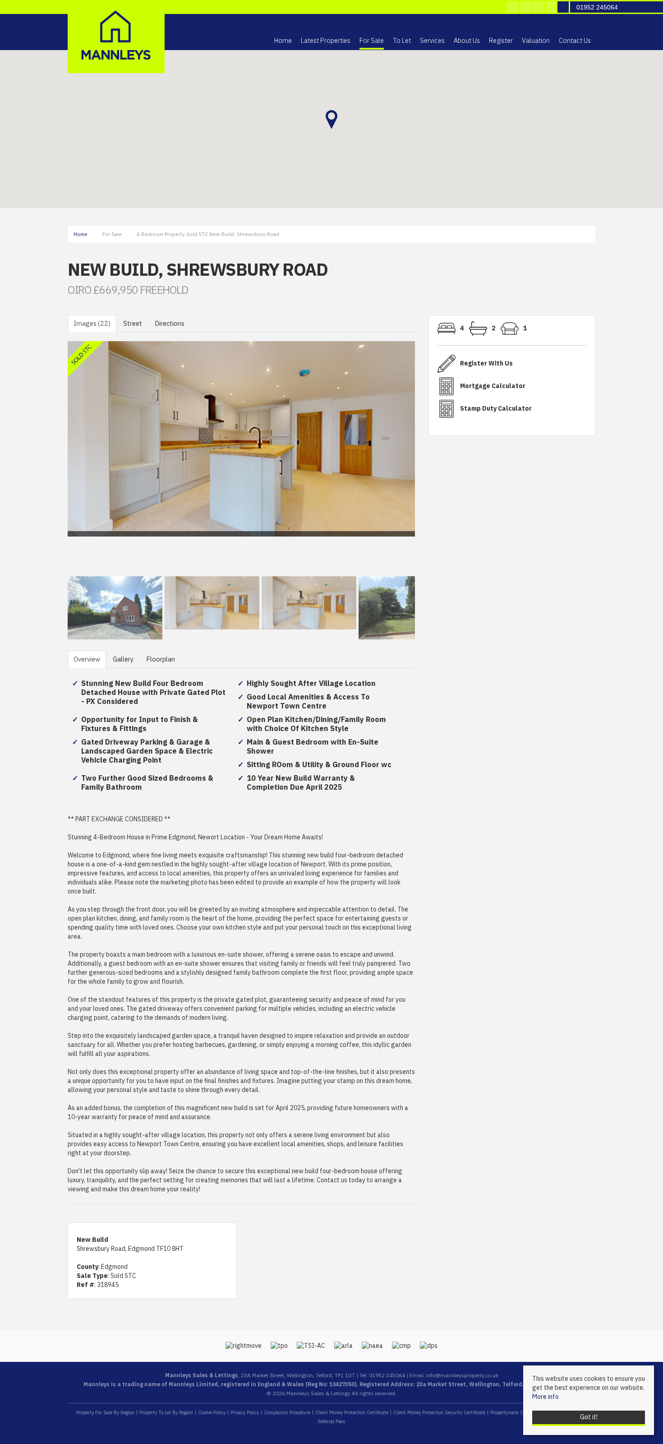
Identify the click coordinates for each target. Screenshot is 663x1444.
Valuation (536, 41)
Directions (169, 324)
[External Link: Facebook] (513, 8)
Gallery (123, 659)
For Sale (371, 41)
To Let (402, 41)
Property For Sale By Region (105, 1412)
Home (283, 41)
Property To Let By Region (166, 1412)
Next (432, 460)
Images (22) (92, 324)
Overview (87, 659)
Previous (54, 460)
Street (132, 324)
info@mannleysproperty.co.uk (462, 1375)
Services (432, 41)
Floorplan (160, 659)
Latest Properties (325, 41)
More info (545, 1397)
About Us (467, 41)
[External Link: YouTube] (551, 8)
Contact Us (575, 41)
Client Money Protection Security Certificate (439, 1412)
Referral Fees (331, 1421)
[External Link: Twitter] (526, 8)
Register (501, 41)
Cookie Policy (212, 1412)
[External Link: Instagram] (538, 8)
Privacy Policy (244, 1412)
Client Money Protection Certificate (351, 1412)
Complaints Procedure (287, 1412)
